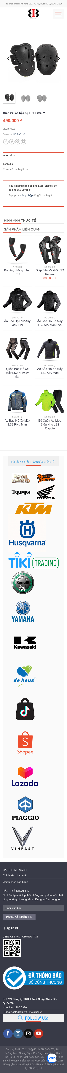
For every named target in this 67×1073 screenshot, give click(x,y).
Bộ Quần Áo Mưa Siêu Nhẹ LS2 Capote (49, 422)
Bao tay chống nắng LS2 (17, 272)
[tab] (33, 155)
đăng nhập (26, 195)
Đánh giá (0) (9, 155)
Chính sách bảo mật (15, 875)
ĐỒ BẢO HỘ (19, 134)
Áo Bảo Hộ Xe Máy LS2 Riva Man (17, 422)
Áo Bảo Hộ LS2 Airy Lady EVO (17, 323)
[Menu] (58, 14)
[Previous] (9, 58)
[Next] (58, 58)
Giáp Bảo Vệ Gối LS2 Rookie (50, 272)
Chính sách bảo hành (15, 881)
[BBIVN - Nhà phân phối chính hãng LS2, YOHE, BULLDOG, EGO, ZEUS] (33, 13)
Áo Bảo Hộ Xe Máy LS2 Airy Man (50, 370)
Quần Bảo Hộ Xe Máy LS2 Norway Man (17, 371)
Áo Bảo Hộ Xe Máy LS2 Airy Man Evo (50, 323)
